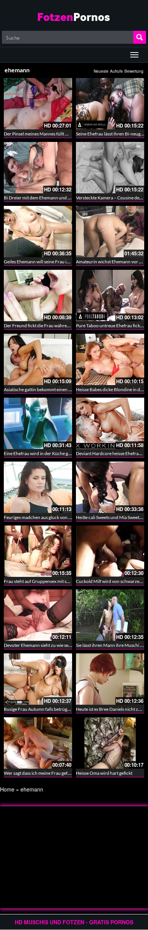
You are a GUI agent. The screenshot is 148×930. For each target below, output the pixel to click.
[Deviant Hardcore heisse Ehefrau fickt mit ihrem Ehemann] (110, 423)
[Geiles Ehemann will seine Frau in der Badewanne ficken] (38, 231)
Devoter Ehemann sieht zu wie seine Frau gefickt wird (56, 645)
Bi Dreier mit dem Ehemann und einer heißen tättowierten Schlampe (71, 198)
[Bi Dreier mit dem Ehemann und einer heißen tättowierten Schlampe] (38, 167)
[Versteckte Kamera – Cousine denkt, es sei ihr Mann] (110, 167)
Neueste (101, 71)
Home (7, 789)
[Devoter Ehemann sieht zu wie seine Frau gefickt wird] (38, 615)
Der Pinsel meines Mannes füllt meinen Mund (48, 134)
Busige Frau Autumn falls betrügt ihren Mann (48, 709)
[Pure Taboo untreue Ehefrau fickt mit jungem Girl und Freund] (110, 295)
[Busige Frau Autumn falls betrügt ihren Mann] (38, 679)
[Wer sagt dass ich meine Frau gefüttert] (38, 743)
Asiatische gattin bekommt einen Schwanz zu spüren (55, 389)
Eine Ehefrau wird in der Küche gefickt (41, 453)
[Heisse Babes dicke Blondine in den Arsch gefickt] (110, 359)
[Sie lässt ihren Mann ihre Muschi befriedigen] (110, 615)
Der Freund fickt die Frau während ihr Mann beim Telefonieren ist (68, 325)
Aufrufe (116, 71)
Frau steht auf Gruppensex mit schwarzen (45, 581)
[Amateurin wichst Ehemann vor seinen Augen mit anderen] (110, 231)
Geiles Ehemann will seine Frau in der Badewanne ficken (59, 261)
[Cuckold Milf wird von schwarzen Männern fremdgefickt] (110, 551)
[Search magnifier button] (139, 37)
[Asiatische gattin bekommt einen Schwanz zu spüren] (38, 359)
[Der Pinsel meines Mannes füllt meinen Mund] (38, 103)
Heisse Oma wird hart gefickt (104, 773)
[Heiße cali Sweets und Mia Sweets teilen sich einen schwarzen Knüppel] (110, 487)
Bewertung (133, 71)
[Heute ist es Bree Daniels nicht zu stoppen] (110, 679)
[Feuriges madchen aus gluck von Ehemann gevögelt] (38, 487)
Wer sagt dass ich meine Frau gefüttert (41, 773)
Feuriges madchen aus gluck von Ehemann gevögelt (54, 517)
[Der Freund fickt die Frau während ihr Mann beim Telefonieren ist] (38, 295)
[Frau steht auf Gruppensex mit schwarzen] (38, 551)
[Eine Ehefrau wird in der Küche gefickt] (38, 423)
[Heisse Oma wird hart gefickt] (110, 742)
